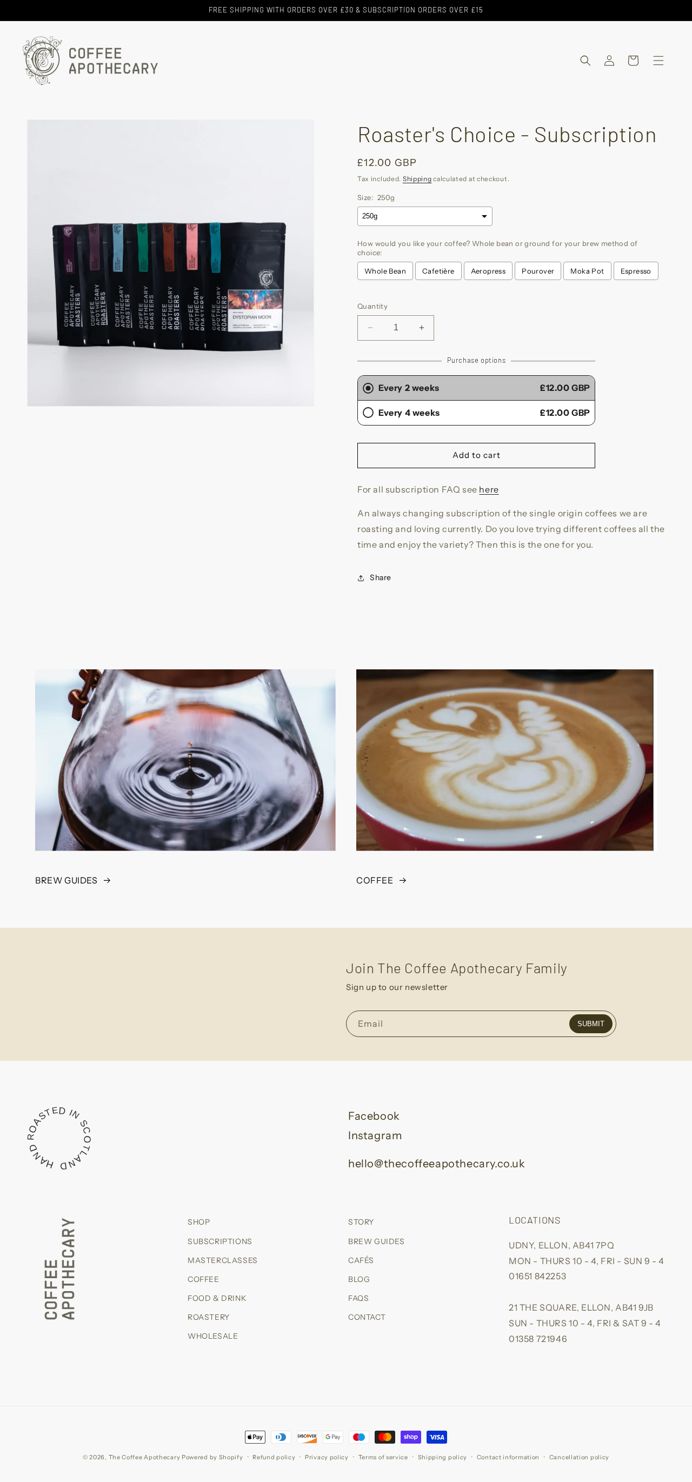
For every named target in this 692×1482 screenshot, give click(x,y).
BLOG (359, 1279)
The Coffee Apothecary (145, 1457)
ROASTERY (209, 1317)
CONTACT (366, 1317)
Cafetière (438, 271)
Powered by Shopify (212, 1457)
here (488, 489)
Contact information (508, 1456)
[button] (585, 60)
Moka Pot (587, 271)
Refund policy (273, 1456)
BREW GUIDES (66, 880)
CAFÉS (361, 1260)
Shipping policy (443, 1456)
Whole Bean (385, 271)
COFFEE (375, 880)
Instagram (375, 1135)
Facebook (374, 1115)
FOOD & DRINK (217, 1297)
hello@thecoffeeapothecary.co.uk (436, 1163)
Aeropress (488, 271)
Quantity (372, 306)
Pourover (538, 271)
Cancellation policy (579, 1456)
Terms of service (383, 1456)
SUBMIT (590, 1024)
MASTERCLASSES (223, 1260)
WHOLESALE (213, 1336)
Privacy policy (327, 1456)
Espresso (636, 271)
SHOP (199, 1222)
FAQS (358, 1297)
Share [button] (380, 577)
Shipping (417, 179)
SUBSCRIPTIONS (220, 1241)
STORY (361, 1222)
